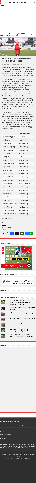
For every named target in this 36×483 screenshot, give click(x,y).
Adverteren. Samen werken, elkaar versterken (12, 426)
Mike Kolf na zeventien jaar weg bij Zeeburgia (22, 313)
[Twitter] (18, 456)
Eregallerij (3, 431)
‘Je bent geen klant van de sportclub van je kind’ (22, 318)
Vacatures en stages (5, 434)
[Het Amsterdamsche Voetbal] (18, 2)
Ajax (5, 229)
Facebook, (21, 222)
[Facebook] (16, 456)
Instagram (27, 222)
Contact (2, 429)
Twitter (4, 225)
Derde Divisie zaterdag (12, 34)
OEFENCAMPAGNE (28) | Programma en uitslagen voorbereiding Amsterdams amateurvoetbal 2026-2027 (20, 302)
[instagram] (19, 456)
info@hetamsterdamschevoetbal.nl (9, 442)
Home (3, 34)
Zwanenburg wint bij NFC (16, 323)
